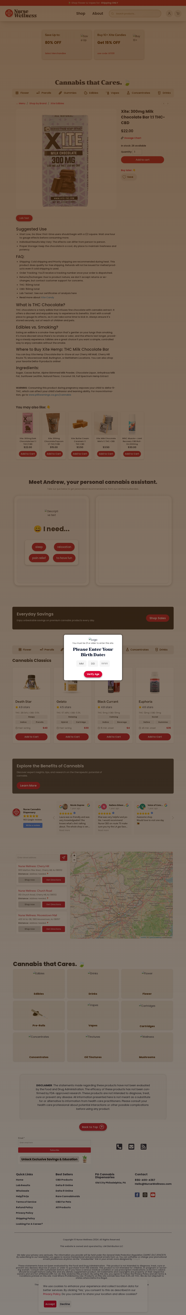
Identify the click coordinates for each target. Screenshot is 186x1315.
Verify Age (93, 674)
